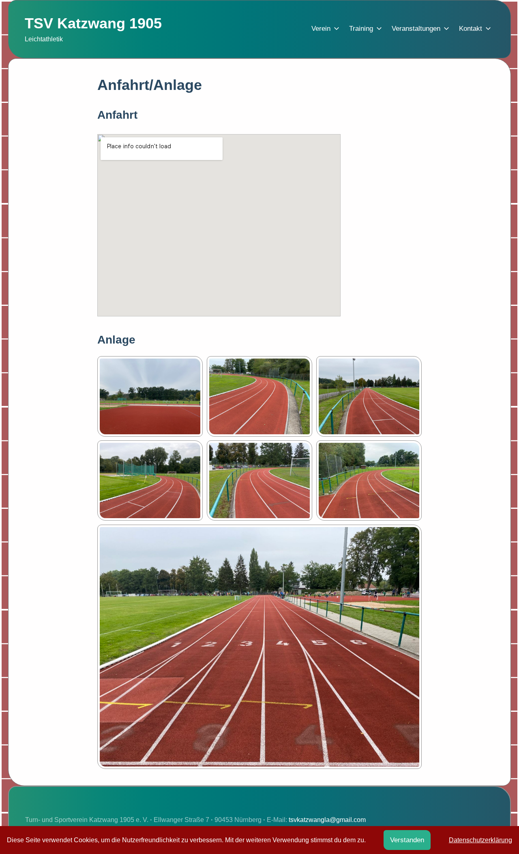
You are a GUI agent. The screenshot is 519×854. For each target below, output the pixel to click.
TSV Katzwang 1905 (93, 23)
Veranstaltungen (416, 28)
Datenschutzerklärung (480, 840)
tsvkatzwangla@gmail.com (327, 819)
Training (361, 28)
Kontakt (470, 28)
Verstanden (407, 840)
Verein (320, 28)
